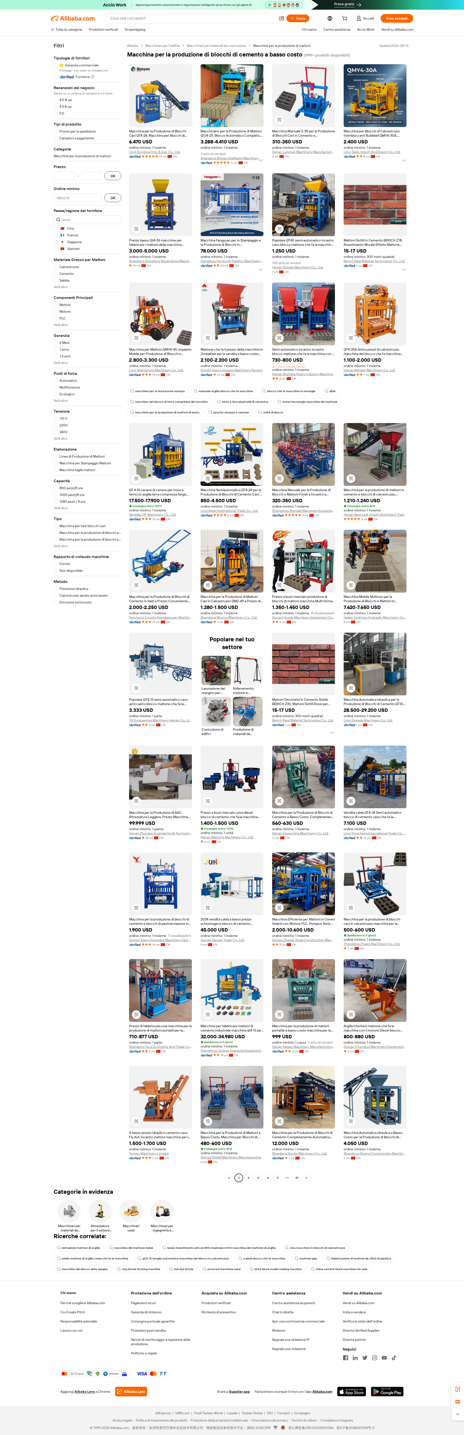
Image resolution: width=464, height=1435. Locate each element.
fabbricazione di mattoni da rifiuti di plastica (361, 1258)
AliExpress (163, 1413)
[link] (457, 1389)
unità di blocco (273, 412)
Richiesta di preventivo (219, 1312)
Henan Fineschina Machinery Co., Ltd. (300, 833)
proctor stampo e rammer (231, 412)
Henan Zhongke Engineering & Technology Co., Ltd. (160, 833)
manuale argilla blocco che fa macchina (226, 391)
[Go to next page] (306, 1177)
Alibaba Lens (84, 1391)
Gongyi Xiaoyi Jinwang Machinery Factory (231, 370)
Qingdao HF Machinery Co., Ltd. (152, 514)
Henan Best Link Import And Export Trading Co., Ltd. (375, 514)
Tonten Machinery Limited (148, 1153)
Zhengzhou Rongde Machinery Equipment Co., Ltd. (303, 511)
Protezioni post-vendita (148, 1330)
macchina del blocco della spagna (85, 1269)
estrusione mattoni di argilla (81, 1248)
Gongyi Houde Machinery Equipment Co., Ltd (303, 617)
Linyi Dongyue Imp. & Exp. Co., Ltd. (154, 152)
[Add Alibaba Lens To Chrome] (131, 1391)
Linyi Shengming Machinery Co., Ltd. (156, 370)
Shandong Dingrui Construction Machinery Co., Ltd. (375, 1153)
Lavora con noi (71, 1330)
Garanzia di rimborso (146, 1312)
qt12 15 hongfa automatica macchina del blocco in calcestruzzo (185, 1258)
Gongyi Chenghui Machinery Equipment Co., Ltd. (375, 1047)
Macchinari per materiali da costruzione (216, 46)
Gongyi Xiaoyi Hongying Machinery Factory (160, 940)
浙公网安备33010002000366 (311, 1428)
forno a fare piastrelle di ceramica (245, 401)
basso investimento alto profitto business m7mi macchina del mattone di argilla (221, 1248)
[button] (281, 18)
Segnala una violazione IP (291, 1340)
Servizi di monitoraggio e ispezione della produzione (160, 1342)
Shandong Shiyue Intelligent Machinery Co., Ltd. (232, 158)
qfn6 (332, 391)
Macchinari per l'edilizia (162, 46)
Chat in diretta (282, 1312)
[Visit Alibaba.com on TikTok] (394, 1358)
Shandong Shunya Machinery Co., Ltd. (229, 617)
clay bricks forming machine (141, 1269)
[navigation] (87, 612)
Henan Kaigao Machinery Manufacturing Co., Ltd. (303, 1047)
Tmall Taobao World (208, 1413)
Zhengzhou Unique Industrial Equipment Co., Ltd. (232, 1051)
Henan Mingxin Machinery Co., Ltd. (369, 370)
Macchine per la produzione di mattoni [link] (282, 46)
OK (112, 176)
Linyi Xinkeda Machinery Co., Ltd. (368, 720)
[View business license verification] (275, 1427)
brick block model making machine (278, 1269)
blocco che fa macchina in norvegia (291, 391)
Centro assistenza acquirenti (293, 1303)
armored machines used (223, 1269)
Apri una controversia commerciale (298, 1321)
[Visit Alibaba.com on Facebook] (345, 1358)
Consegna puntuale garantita (152, 1321)
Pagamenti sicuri (143, 1303)
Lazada (232, 1413)
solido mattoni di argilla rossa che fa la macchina (95, 1258)
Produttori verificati (216, 1303)
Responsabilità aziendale (78, 1321)
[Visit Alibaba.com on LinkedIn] (355, 1358)
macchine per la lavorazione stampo (160, 391)
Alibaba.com (322, 1391)
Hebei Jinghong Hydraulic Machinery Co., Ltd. (375, 617)
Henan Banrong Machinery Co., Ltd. (227, 837)
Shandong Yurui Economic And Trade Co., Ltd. (160, 1047)
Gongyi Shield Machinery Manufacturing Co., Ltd (232, 1157)
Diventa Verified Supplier (361, 1330)
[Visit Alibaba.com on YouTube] (384, 1358)
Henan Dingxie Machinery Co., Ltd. (297, 267)
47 (296, 1178)
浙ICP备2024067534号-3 (355, 1428)
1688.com (182, 1413)
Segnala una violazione (289, 1349)
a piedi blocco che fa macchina (264, 1258)
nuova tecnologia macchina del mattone (309, 401)
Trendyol (283, 1413)
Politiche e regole (144, 1353)
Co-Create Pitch (72, 1312)
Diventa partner (354, 1340)
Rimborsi (278, 1330)
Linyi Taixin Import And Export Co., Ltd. (372, 152)
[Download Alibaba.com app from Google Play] (387, 1391)
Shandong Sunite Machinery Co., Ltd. (299, 1153)
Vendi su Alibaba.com (359, 1303)
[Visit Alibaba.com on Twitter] (365, 1358)
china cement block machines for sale (341, 1269)
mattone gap (308, 1258)
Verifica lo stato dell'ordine (362, 1321)
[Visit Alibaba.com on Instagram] (374, 1358)
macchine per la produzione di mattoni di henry (167, 412)
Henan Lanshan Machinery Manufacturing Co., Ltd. (303, 152)
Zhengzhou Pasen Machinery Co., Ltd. (372, 944)
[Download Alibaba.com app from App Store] (351, 1391)
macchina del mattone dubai (133, 1248)
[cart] (345, 19)
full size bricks (183, 1269)
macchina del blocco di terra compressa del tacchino (171, 401)
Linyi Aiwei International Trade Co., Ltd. (229, 511)
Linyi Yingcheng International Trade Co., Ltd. (375, 833)
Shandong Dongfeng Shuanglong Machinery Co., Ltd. (160, 261)
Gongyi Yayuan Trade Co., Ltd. (223, 940)
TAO (270, 1413)
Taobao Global (251, 1413)
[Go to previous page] (229, 1177)
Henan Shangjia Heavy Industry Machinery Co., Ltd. (303, 374)
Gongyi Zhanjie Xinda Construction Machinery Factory (303, 940)
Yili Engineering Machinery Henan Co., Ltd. (160, 720)
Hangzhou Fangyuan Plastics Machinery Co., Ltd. (232, 261)
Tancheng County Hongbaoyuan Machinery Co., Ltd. (160, 617)
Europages (302, 1413)
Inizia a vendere (354, 1312)
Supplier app (239, 1391)
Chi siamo (68, 1293)
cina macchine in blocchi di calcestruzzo (317, 1248)
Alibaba (132, 46)
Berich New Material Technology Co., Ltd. (374, 261)
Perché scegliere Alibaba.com (82, 1303)
